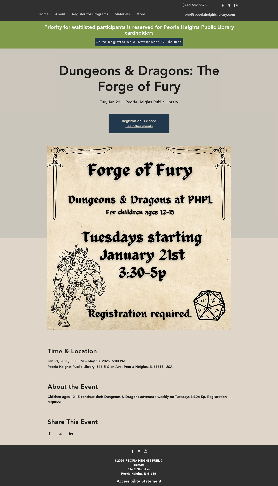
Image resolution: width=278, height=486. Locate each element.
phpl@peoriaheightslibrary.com (210, 14)
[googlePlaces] (229, 5)
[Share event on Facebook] (50, 433)
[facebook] (223, 5)
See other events (139, 126)
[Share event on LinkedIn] (71, 433)
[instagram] (236, 5)
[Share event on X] (60, 433)
